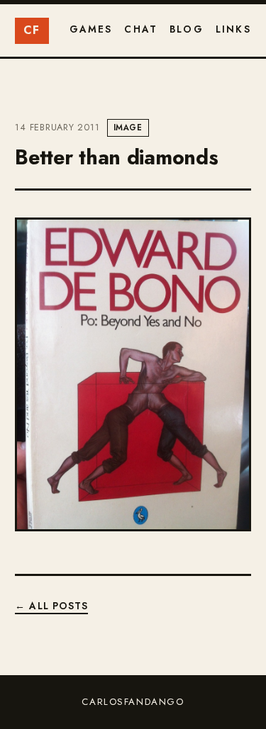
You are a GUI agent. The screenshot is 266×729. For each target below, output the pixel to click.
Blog (187, 29)
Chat (140, 29)
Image (127, 127)
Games (91, 29)
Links (233, 29)
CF (31, 30)
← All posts (51, 606)
